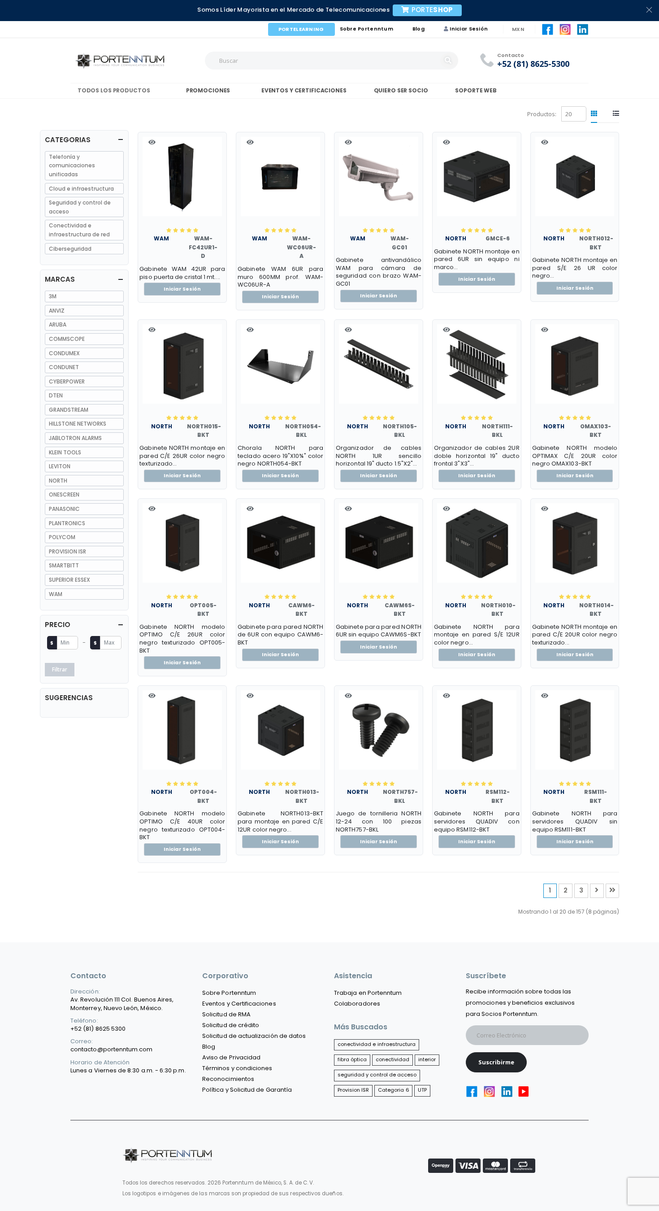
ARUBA (57, 324)
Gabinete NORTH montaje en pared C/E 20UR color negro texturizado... (575, 635)
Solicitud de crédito (230, 1025)
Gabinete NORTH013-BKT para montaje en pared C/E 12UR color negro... (280, 821)
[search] (449, 60)
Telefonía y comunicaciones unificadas (72, 165)
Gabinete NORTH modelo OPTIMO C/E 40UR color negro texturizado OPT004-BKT (182, 825)
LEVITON (59, 466)
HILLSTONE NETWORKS (77, 423)
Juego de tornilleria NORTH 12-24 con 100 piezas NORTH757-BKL (378, 821)
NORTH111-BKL (497, 431)
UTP (422, 1089)
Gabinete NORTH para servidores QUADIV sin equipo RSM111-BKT (575, 821)
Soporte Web (476, 90)
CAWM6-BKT (301, 609)
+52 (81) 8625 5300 (98, 1028)
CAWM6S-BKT (400, 609)
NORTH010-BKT (498, 609)
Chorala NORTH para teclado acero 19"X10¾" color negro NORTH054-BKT (280, 456)
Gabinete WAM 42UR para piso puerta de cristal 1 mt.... (182, 273)
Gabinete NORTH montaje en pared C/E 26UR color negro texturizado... (182, 456)
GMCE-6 (498, 238)
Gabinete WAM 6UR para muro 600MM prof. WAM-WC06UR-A (280, 277)
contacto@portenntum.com (111, 1049)
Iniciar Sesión (469, 28)
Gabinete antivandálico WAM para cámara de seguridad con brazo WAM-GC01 (378, 272)
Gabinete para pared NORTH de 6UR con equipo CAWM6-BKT (280, 635)
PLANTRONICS (67, 523)
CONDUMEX (64, 353)
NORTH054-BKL (303, 431)
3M (52, 296)
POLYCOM (62, 537)
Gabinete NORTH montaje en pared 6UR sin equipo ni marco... (477, 259)
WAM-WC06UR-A (301, 247)
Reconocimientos (228, 1079)
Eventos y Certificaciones (302, 90)
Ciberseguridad (70, 249)
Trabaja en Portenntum (368, 993)
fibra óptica (352, 1059)
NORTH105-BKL (400, 431)
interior (427, 1059)
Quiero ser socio (401, 90)
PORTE (432, 9)
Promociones (207, 90)
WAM (161, 238)
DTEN (56, 395)
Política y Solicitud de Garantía (247, 1089)
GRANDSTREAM (68, 410)
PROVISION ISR (67, 551)
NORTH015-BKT (204, 431)
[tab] (594, 114)
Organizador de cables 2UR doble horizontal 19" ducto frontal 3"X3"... (477, 456)
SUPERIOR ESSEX (69, 580)
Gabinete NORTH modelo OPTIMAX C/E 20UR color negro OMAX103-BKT (575, 456)
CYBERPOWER (67, 381)
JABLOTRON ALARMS (75, 438)
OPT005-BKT (203, 609)
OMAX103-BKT (595, 431)
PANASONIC (64, 509)
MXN (518, 29)
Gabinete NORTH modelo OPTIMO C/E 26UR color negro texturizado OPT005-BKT (182, 638)
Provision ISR (353, 1089)
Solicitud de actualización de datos (254, 1036)
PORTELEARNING (301, 29)
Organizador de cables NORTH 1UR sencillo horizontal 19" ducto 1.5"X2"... (378, 456)
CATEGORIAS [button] (68, 139)
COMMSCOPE (67, 339)
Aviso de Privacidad (231, 1057)
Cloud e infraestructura (81, 188)
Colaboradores (357, 1003)
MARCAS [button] (60, 279)
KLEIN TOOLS (65, 452)
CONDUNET (64, 367)
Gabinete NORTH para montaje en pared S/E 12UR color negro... (477, 635)
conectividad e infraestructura (377, 1044)
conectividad (393, 1059)
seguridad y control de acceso (377, 1074)
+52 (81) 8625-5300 (533, 64)
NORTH (455, 238)
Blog (418, 28)
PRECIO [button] (57, 624)
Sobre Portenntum (366, 28)
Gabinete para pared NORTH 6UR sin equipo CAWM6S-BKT (378, 631)
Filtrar (59, 669)
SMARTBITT (64, 565)
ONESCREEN (64, 494)
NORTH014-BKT (596, 609)
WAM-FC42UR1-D (203, 247)
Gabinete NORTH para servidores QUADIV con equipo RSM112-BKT (477, 821)
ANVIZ (57, 310)
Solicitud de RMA (226, 1014)
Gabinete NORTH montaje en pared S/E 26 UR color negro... (575, 268)
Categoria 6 (393, 1089)
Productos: (541, 114)
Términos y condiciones (237, 1068)
